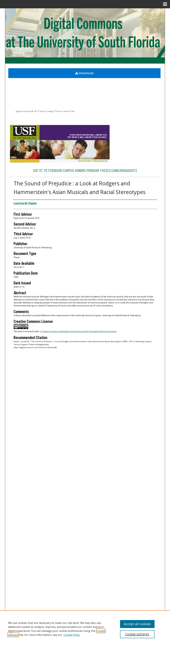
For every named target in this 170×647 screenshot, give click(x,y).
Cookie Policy (72, 635)
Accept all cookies (137, 624)
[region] (85, 628)
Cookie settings (137, 634)
